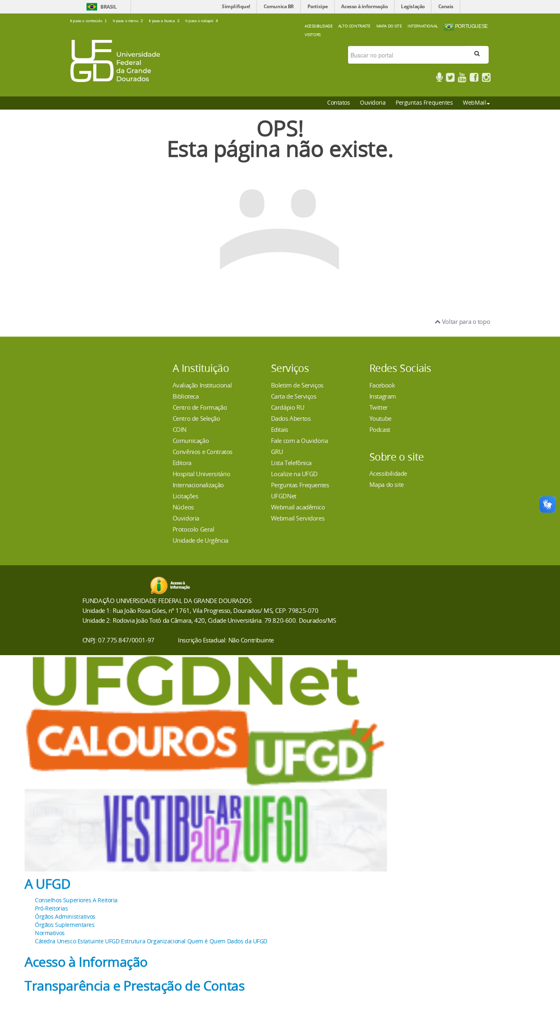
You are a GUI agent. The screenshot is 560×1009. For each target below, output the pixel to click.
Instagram (382, 396)
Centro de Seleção (196, 418)
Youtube (380, 418)
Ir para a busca (164, 20)
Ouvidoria (372, 102)
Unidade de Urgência (200, 540)
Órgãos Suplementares (65, 925)
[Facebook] (474, 79)
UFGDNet (283, 496)
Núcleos (183, 507)
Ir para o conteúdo (88, 20)
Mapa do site (386, 484)
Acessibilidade (318, 26)
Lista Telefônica (291, 463)
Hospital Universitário (201, 474)
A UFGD (47, 883)
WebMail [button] (474, 102)
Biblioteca (186, 396)
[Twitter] (450, 79)
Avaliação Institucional (202, 385)
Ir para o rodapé (201, 20)
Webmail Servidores (297, 518)
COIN (180, 429)
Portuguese (470, 26)
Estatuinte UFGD (98, 941)
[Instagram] (486, 79)
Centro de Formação (200, 407)
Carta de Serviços (293, 396)
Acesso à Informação (86, 961)
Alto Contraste (354, 26)
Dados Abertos (291, 418)
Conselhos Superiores (63, 900)
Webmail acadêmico (298, 507)
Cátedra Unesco (55, 941)
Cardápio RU (287, 407)
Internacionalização (198, 485)
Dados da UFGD (247, 941)
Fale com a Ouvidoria (299, 440)
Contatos (338, 102)
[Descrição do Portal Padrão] (115, 60)
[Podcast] (439, 79)
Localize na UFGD (294, 474)
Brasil (108, 6)
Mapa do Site (389, 26)
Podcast (379, 429)
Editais (279, 429)
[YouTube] (462, 79)
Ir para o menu (128, 20)
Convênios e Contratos (202, 451)
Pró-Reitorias (51, 908)
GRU (277, 451)
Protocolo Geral (193, 529)
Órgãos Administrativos (65, 916)
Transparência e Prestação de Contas (134, 985)
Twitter (378, 407)
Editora (182, 463)
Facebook (382, 385)
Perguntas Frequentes (424, 102)
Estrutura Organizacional (153, 941)
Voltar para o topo (465, 321)
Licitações (185, 496)
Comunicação (191, 440)
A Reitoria (105, 900)
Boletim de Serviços (297, 385)
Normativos (50, 933)
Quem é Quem (206, 941)
